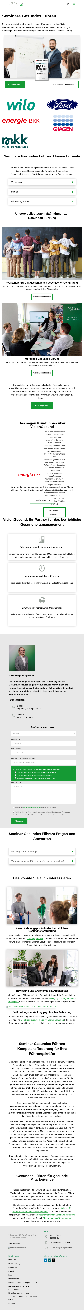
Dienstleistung (14, 1264)
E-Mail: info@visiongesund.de (61, 1248)
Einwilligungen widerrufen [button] (18, 1293)
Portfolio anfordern (42, 500)
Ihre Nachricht (16, 782)
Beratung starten (15, 84)
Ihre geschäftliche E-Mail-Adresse (23, 758)
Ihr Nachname (16, 749)
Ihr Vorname (15, 739)
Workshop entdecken (42, 297)
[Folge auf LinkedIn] (45, 1260)
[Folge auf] (49, 1260)
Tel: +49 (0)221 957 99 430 (60, 1242)
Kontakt (11, 1271)
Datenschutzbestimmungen (32, 807)
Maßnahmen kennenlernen (64, 85)
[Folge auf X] (53, 1260)
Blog (10, 1275)
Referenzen (13, 1267)
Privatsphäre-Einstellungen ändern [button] (22, 1283)
